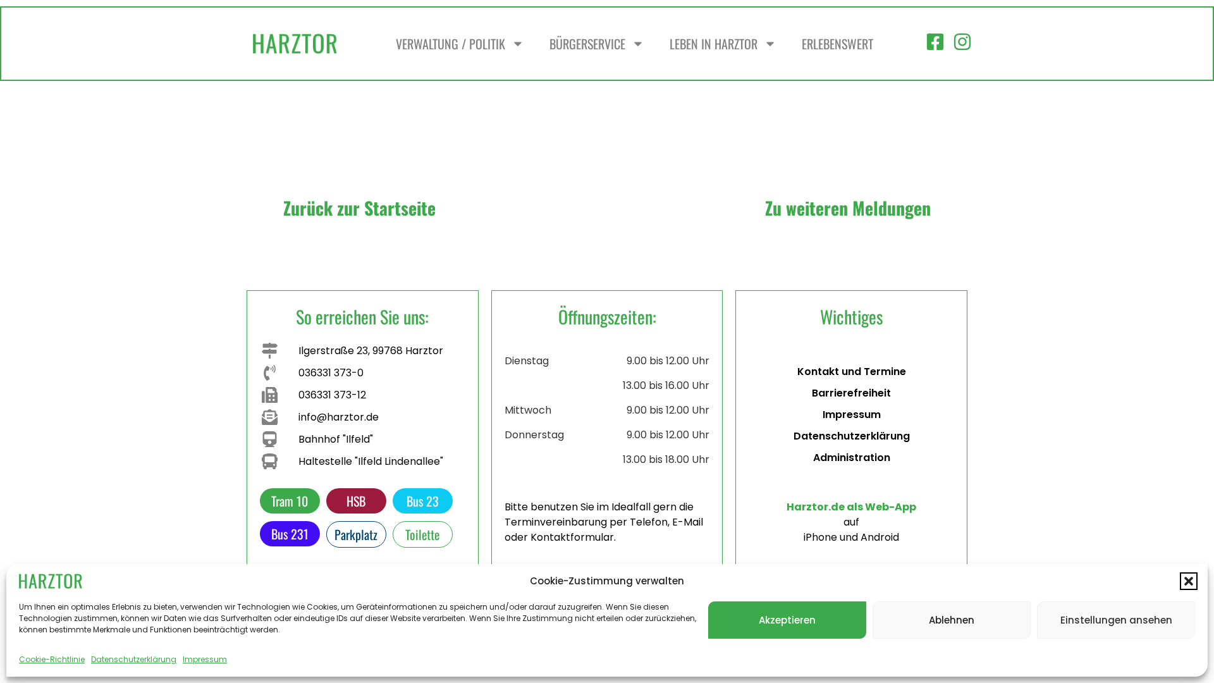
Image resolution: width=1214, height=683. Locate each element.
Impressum (205, 659)
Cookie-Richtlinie (52, 659)
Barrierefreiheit (851, 393)
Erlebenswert (837, 43)
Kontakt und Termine (851, 371)
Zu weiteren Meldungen (848, 208)
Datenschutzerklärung (133, 659)
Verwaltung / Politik (450, 43)
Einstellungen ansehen (1116, 620)
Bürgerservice (587, 43)
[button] (1188, 581)
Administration (851, 457)
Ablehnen (951, 620)
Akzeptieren (787, 620)
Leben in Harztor (713, 43)
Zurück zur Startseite (359, 208)
